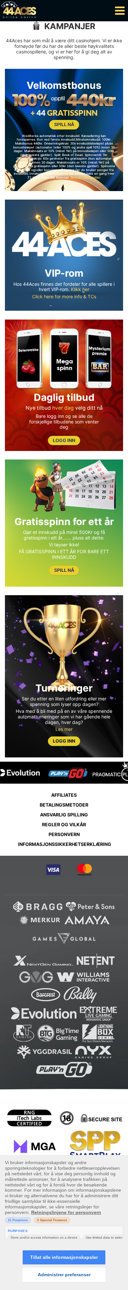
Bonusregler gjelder (86, 177)
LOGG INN (64, 440)
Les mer (64, 729)
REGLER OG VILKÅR (64, 824)
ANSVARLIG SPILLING (64, 814)
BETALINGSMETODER (64, 805)
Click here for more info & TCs (64, 296)
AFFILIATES (64, 795)
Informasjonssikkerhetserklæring (64, 844)
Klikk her (80, 289)
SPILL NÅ (64, 124)
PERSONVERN (64, 834)
